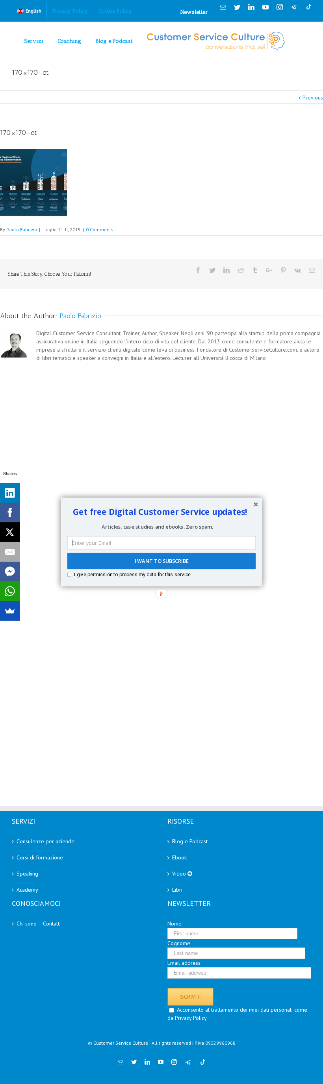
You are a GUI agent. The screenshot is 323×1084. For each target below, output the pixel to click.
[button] (160, 512)
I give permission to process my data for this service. (133, 574)
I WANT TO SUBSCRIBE (161, 561)
